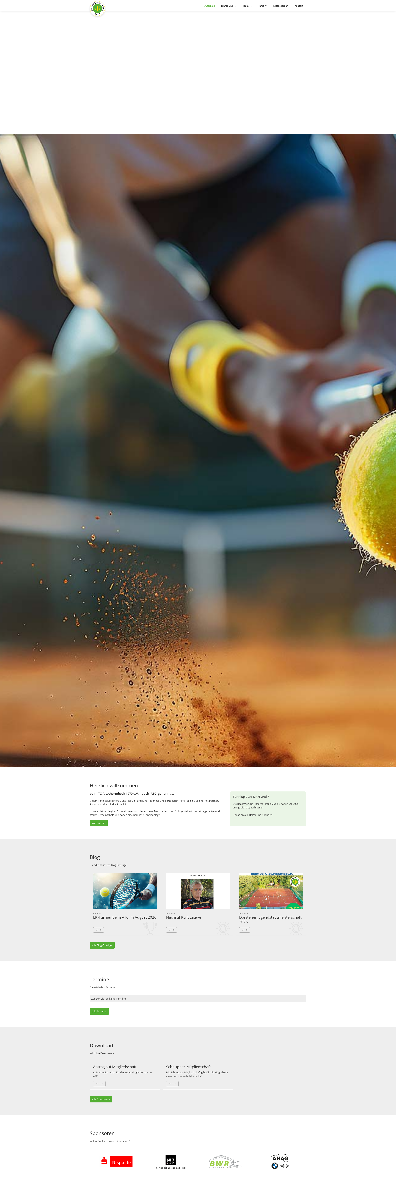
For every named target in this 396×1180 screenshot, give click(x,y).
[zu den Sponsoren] (116, 1161)
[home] (97, 8)
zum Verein (98, 823)
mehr (98, 929)
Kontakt (299, 5)
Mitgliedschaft (280, 5)
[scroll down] (198, 756)
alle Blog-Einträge (102, 945)
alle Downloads (101, 1099)
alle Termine (99, 1011)
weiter (99, 1083)
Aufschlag (209, 5)
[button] (229, 6)
